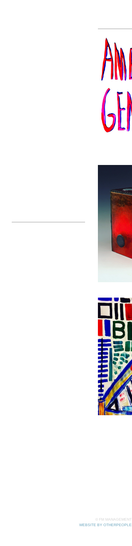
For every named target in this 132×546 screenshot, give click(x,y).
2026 (31, 81)
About (19, 204)
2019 (31, 142)
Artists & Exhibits (34, 28)
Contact (22, 213)
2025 (31, 89)
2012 (31, 178)
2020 (31, 133)
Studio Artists (33, 36)
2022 (31, 116)
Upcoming (34, 63)
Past (26, 72)
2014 (31, 160)
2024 (31, 98)
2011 (31, 186)
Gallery (25, 45)
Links (19, 231)
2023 (31, 107)
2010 (31, 195)
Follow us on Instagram (42, 240)
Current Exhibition (44, 54)
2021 (31, 125)
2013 (31, 169)
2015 (31, 151)
